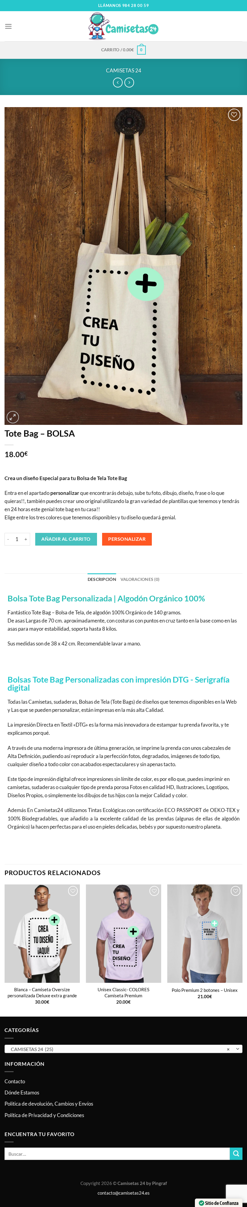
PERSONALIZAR (126, 539)
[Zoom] (13, 417)
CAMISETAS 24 (123, 70)
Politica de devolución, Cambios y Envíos (49, 1103)
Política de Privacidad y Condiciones (44, 1115)
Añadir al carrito (65, 539)
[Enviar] (236, 1154)
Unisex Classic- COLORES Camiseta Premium (123, 992)
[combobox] (123, 1049)
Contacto (15, 1081)
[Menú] (8, 26)
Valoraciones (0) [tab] (139, 579)
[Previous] (4, 950)
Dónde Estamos (22, 1092)
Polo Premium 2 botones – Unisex (205, 990)
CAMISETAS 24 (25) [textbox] (120, 1049)
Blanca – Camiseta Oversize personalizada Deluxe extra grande (42, 992)
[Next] (242, 950)
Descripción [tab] (102, 579)
